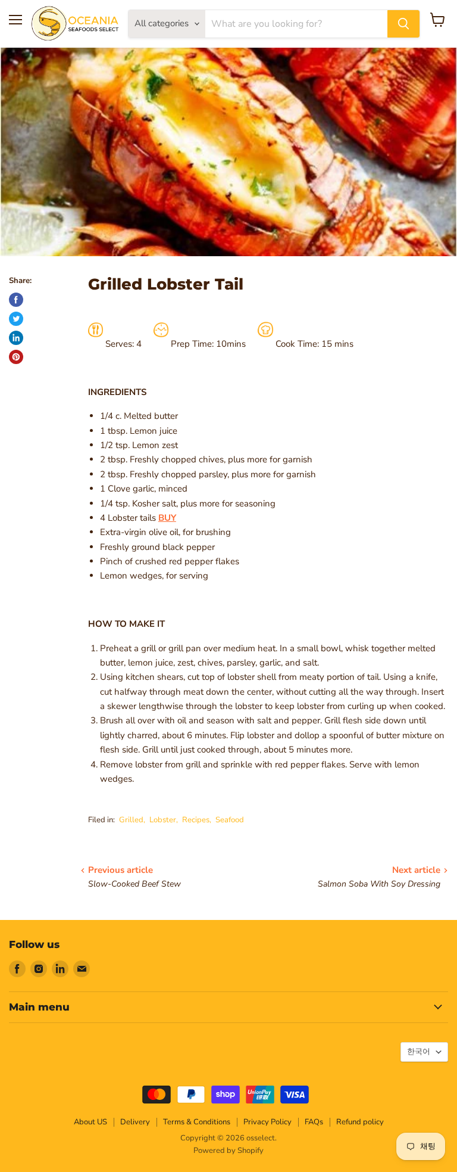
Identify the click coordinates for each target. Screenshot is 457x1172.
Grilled (131, 820)
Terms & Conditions (196, 1122)
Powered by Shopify (228, 1150)
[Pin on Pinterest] (16, 357)
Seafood (229, 820)
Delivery (135, 1122)
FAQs (314, 1122)
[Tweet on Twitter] (16, 319)
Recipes (195, 820)
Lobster (162, 820)
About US (90, 1122)
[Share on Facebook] (16, 300)
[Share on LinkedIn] (16, 338)
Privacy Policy (267, 1122)
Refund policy (360, 1122)
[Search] (403, 24)
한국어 (418, 1051)
